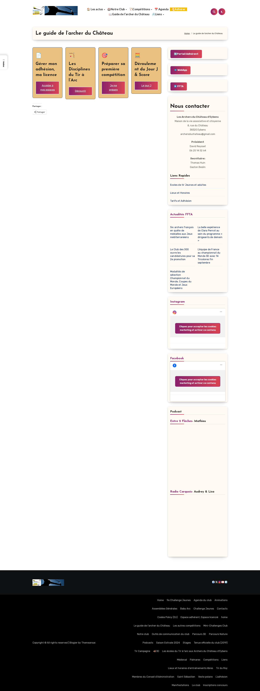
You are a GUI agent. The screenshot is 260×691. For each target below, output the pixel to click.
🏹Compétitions (140, 9)
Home (160, 600)
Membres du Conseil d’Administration (153, 676)
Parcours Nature (218, 634)
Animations (221, 600)
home (224, 617)
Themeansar (88, 642)
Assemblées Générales (164, 608)
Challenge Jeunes (203, 608)
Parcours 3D (199, 634)
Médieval (182, 659)
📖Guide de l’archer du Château (129, 14)
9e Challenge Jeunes (179, 600)
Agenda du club (203, 600)
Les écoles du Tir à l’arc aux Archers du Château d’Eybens (195, 651)
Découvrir (80, 91)
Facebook (177, 358)
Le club (196, 685)
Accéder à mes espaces (47, 87)
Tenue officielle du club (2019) (211, 642)
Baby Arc (185, 608)
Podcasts (148, 642)
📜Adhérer (178, 9)
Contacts (222, 608)
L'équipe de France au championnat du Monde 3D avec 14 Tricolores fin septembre (209, 256)
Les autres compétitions (186, 625)
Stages (187, 642)
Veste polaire (205, 676)
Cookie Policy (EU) (167, 617)
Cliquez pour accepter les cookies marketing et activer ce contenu (197, 328)
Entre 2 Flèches (181, 421)
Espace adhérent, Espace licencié (199, 617)
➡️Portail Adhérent (186, 53)
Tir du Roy (222, 668)
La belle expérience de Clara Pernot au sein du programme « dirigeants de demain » (210, 234)
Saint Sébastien (186, 676)
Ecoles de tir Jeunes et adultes (188, 184)
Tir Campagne (142, 651)
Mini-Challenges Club (215, 625)
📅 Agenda (162, 9)
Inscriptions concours (215, 685)
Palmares (195, 659)
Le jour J (146, 85)
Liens (224, 659)
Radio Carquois (181, 491)
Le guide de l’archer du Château (152, 625)
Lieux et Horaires (180, 192)
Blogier (73, 642)
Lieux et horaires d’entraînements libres (190, 668)
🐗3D (156, 651)
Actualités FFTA (181, 214)
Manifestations (180, 685)
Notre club (143, 634)
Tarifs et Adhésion (181, 200)
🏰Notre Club (116, 9)
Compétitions (210, 659)
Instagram (177, 301)
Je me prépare (113, 87)
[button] (3, 62)
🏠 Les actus (95, 9)
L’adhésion (222, 676)
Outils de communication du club (170, 634)
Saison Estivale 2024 (168, 642)
